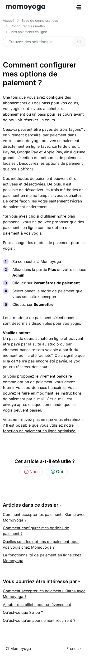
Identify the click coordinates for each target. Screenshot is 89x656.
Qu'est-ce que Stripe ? (23, 612)
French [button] (72, 648)
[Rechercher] (79, 42)
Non (33, 471)
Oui (59, 471)
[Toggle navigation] (78, 7)
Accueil (8, 20)
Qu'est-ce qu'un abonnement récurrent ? (39, 620)
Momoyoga (51, 261)
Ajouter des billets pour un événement (37, 604)
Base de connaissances (40, 20)
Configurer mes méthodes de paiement (40, 26)
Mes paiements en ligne (28, 32)
